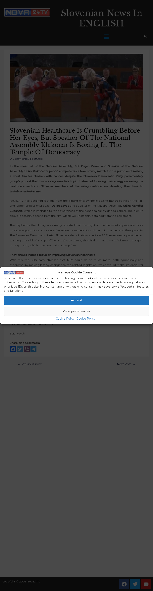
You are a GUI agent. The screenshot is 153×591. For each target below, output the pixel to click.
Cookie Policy (65, 318)
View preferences (76, 311)
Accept (76, 300)
